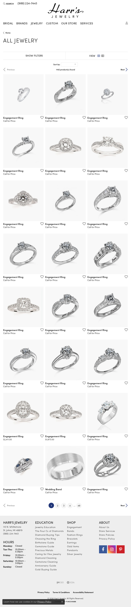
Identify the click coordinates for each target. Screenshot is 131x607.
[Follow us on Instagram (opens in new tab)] (112, 549)
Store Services (107, 531)
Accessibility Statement (83, 592)
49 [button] (79, 505)
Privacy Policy (107, 538)
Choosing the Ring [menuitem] (45, 538)
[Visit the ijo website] (60, 582)
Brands (21, 23)
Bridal (8, 23)
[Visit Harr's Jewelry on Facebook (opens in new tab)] (103, 549)
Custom (52, 23)
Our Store (69, 23)
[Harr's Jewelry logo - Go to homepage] (66, 10)
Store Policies (106, 534)
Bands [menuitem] (70, 531)
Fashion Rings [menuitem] (75, 534)
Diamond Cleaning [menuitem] (46, 557)
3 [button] (63, 505)
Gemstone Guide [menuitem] (44, 546)
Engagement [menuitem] (74, 527)
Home (8, 32)
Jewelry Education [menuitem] (45, 527)
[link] (27, 3)
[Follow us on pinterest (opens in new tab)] (121, 549)
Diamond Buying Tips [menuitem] (47, 534)
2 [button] (57, 505)
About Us (104, 527)
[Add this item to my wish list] (41, 117)
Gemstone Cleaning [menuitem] (46, 561)
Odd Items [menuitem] (73, 546)
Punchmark (71, 601)
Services (86, 23)
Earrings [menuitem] (72, 542)
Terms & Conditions (61, 592)
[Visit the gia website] (70, 582)
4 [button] (70, 505)
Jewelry (37, 23)
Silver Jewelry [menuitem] (74, 554)
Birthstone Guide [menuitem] (44, 542)
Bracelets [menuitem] (72, 538)
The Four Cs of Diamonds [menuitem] (49, 531)
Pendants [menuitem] (72, 550)
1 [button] (52, 505)
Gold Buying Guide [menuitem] (46, 569)
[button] (8, 3)
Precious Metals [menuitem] (44, 550)
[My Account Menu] (127, 22)
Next (123, 69)
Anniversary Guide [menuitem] (45, 565)
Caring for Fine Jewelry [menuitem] (48, 554)
